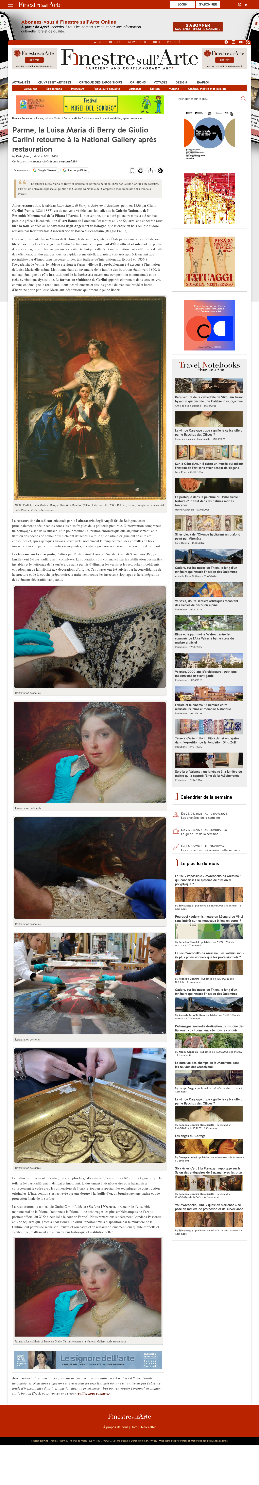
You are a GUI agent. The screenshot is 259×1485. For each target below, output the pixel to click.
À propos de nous (115, 1427)
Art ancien (35, 161)
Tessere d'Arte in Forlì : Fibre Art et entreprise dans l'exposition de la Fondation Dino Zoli (207, 740)
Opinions (138, 82)
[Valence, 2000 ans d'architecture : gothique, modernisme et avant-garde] (209, 661)
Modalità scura (220, 1440)
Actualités (21, 82)
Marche (174, 89)
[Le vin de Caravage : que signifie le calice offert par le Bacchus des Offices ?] (209, 419)
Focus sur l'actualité (106, 89)
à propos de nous (107, 42)
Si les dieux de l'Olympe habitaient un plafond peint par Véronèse (207, 536)
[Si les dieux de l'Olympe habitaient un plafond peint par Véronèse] (209, 523)
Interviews (77, 89)
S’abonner (208, 4)
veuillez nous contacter (93, 1393)
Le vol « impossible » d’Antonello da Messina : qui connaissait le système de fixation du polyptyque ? (208, 880)
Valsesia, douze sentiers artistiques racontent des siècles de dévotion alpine (206, 603)
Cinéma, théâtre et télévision (207, 89)
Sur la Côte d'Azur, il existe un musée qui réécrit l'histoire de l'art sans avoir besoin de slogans (209, 466)
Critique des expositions (100, 82)
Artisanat (135, 89)
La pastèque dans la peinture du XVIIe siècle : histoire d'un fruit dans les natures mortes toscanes (207, 501)
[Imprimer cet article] (140, 171)
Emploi (203, 82)
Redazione (23, 156)
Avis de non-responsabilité (60, 161)
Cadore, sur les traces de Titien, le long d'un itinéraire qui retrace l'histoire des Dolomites (206, 570)
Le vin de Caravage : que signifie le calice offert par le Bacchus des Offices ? (208, 432)
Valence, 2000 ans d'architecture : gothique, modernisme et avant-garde (206, 674)
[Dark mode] (160, 172)
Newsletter (137, 42)
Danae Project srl (139, 1440)
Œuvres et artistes (54, 82)
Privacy (153, 1440)
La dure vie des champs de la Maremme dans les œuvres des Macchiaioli (207, 1065)
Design (181, 82)
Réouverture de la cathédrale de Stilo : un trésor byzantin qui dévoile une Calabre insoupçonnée (209, 399)
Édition (155, 89)
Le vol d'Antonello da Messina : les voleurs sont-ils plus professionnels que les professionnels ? (209, 955)
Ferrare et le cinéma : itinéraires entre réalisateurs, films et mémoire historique (203, 707)
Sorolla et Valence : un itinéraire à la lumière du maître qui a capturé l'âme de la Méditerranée (208, 774)
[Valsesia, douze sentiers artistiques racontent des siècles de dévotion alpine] (209, 590)
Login (182, 4)
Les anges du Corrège (190, 1136)
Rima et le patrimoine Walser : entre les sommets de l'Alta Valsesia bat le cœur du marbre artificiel (204, 638)
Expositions (54, 89)
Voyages (160, 82)
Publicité (173, 42)
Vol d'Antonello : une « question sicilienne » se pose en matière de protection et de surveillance (209, 1207)
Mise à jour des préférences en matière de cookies (185, 1440)
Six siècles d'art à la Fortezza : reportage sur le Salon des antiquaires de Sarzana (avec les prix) (208, 1170)
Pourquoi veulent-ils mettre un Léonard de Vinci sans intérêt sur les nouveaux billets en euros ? (209, 919)
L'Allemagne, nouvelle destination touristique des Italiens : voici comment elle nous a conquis (209, 1028)
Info (156, 42)
